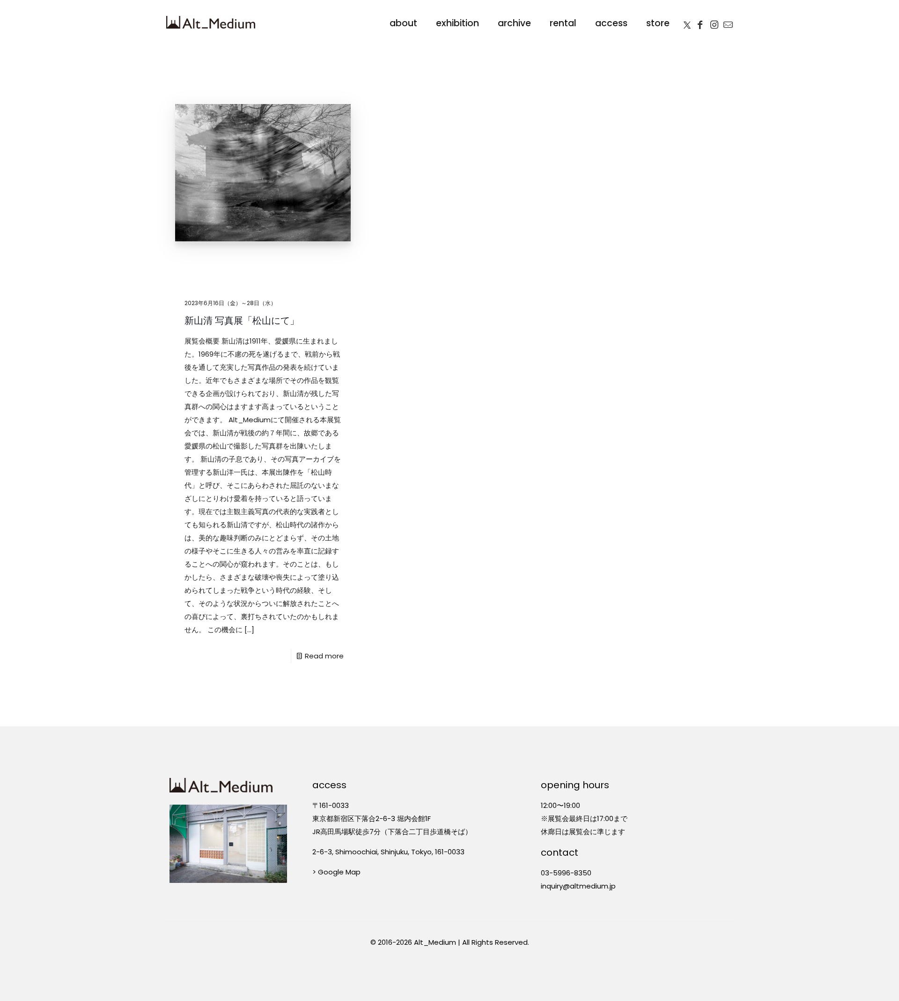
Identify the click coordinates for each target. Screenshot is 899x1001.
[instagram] (714, 22)
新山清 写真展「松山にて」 (241, 320)
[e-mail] (728, 22)
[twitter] (687, 22)
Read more (324, 656)
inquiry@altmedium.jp (578, 886)
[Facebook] (700, 22)
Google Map (339, 872)
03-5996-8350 (566, 873)
